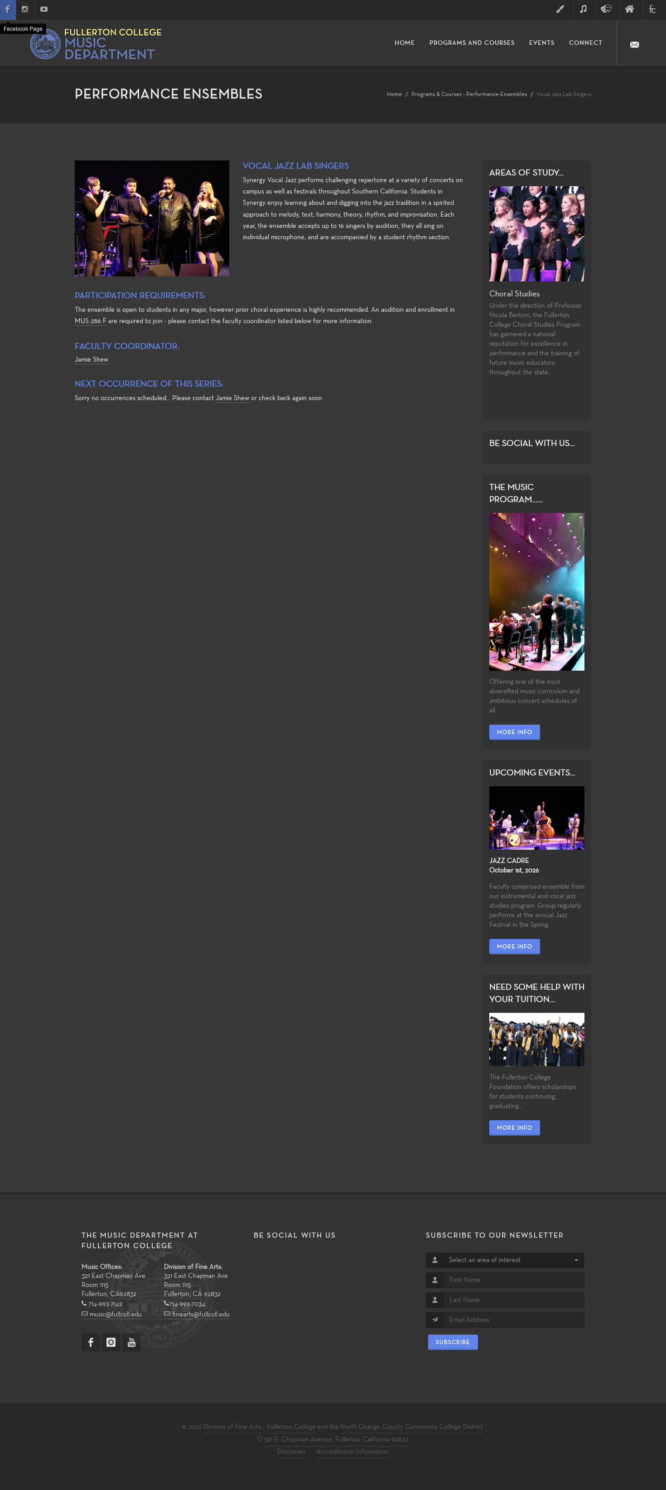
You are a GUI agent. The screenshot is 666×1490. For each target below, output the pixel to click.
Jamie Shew (91, 360)
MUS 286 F (90, 321)
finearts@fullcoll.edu (200, 1314)
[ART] (562, 10)
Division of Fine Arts (232, 1427)
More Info (514, 732)
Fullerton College (291, 1427)
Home (394, 94)
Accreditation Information (352, 1452)
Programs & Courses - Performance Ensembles (469, 94)
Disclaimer (291, 1452)
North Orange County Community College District (411, 1427)
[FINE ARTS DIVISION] (631, 10)
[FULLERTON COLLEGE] (654, 10)
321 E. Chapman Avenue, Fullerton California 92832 (336, 1440)
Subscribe (453, 1342)
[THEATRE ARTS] (608, 10)
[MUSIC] (585, 10)
